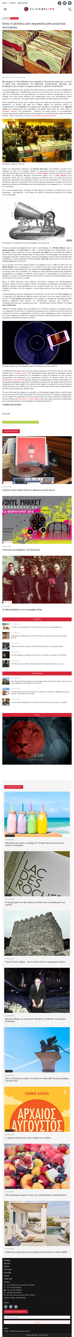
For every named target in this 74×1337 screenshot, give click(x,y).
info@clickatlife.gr (14, 1292)
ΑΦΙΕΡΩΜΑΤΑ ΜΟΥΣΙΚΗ (11, 422)
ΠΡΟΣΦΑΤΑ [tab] (37, 619)
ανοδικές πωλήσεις (10, 111)
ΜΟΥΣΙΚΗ (35, 422)
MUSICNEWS (25, 422)
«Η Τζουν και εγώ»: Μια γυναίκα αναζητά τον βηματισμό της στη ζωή (37, 664)
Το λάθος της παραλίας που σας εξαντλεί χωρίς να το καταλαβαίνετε (36, 627)
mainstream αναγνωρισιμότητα (44, 116)
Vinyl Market (61, 175)
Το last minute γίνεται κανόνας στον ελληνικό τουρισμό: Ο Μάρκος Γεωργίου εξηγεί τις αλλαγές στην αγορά (40, 693)
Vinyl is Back (42, 173)
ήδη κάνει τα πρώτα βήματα (29, 399)
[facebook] (59, 3)
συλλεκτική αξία (18, 380)
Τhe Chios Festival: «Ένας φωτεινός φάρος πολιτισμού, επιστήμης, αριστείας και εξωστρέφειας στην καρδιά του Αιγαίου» (41, 682)
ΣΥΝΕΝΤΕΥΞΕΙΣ (37, 673)
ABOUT (4, 3)
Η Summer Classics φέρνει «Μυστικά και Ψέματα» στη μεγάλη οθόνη (37, 646)
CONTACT (12, 3)
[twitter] (70, 3)
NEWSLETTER (23, 3)
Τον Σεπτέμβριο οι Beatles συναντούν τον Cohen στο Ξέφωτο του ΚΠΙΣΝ (38, 655)
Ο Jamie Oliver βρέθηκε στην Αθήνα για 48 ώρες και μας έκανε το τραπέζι (39, 702)
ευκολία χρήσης (20, 373)
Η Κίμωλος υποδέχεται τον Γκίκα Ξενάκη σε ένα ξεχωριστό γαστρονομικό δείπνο (39, 637)
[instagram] (65, 3)
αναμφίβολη (6, 380)
